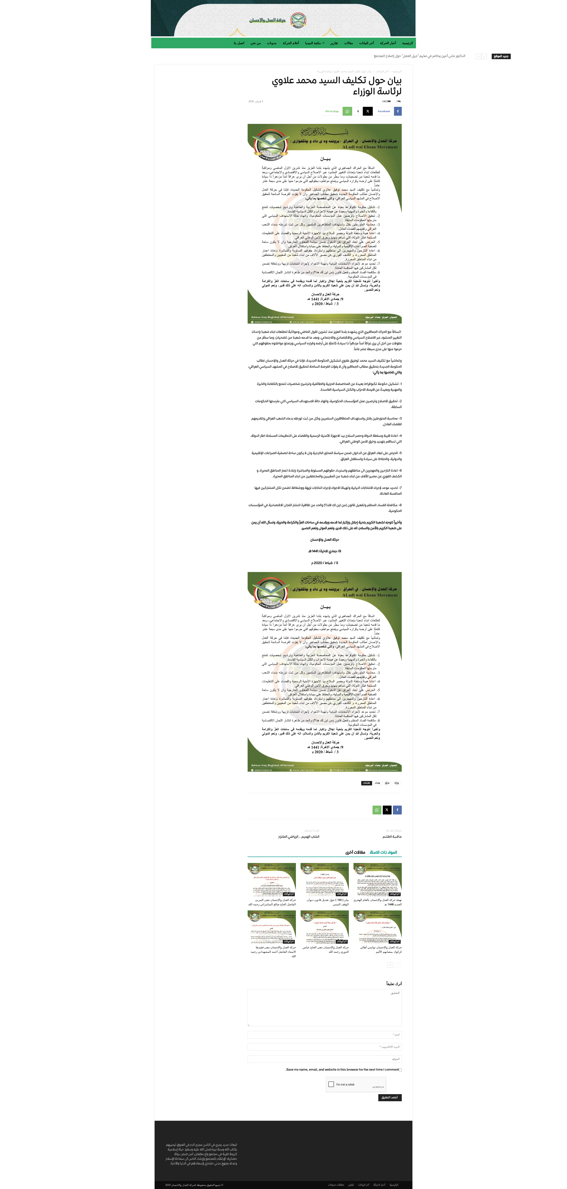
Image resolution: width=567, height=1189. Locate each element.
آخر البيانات (382, 71)
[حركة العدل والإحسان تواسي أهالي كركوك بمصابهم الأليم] (377, 927)
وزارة (396, 783)
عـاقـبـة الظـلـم (392, 837)
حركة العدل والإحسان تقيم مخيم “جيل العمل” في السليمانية (424, 56)
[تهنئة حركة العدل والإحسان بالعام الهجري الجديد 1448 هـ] (377, 879)
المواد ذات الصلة (383, 852)
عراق (387, 783)
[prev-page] (397, 965)
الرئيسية (397, 71)
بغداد (377, 783)
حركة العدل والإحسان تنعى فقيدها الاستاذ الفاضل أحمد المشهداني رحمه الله (273, 952)
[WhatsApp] (377, 810)
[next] (478, 56)
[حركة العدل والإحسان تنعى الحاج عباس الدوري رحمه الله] (325, 927)
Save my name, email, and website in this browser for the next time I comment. (342, 1070)
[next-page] (390, 965)
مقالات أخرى (355, 852)
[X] (387, 810)
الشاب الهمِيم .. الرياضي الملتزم (298, 837)
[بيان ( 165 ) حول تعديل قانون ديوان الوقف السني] (325, 879)
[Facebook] (397, 810)
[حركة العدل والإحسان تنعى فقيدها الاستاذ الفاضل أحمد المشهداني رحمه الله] (272, 927)
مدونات (332, 1185)
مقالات (340, 1185)
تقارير (351, 1185)
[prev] (484, 56)
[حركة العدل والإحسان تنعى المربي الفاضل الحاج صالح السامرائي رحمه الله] (272, 879)
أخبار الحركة (379, 1185)
